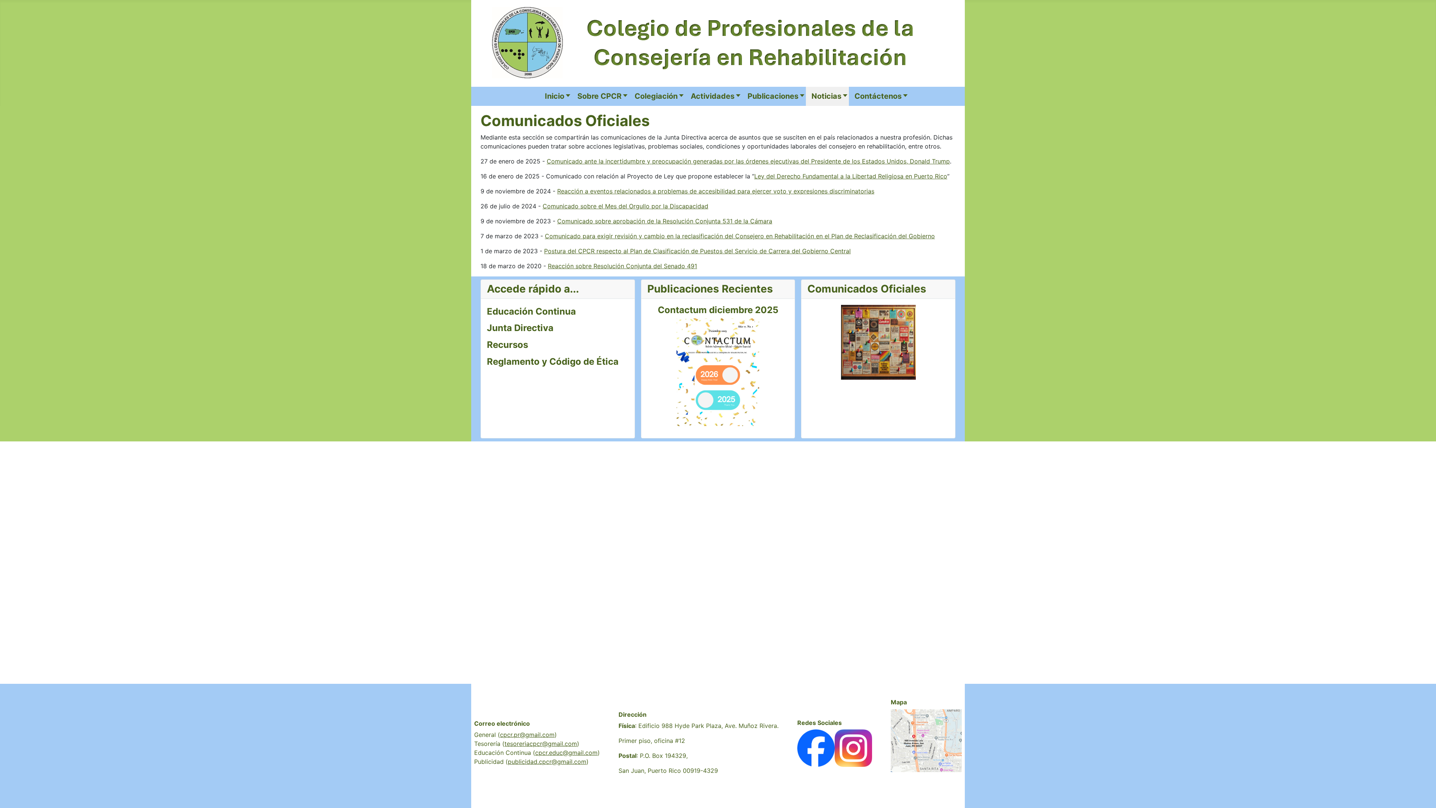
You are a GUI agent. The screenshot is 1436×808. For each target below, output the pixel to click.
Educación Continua (531, 311)
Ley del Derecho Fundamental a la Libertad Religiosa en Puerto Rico (850, 176)
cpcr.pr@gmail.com (527, 734)
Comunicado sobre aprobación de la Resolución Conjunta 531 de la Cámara (664, 221)
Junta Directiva (520, 327)
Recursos (507, 344)
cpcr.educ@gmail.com (566, 752)
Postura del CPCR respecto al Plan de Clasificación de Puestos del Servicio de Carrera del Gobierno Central (697, 251)
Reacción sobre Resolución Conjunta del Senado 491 (622, 266)
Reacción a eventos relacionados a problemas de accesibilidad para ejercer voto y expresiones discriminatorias (715, 191)
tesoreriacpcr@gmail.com (540, 743)
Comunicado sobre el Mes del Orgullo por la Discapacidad (625, 206)
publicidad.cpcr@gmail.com (547, 761)
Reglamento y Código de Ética (553, 361)
